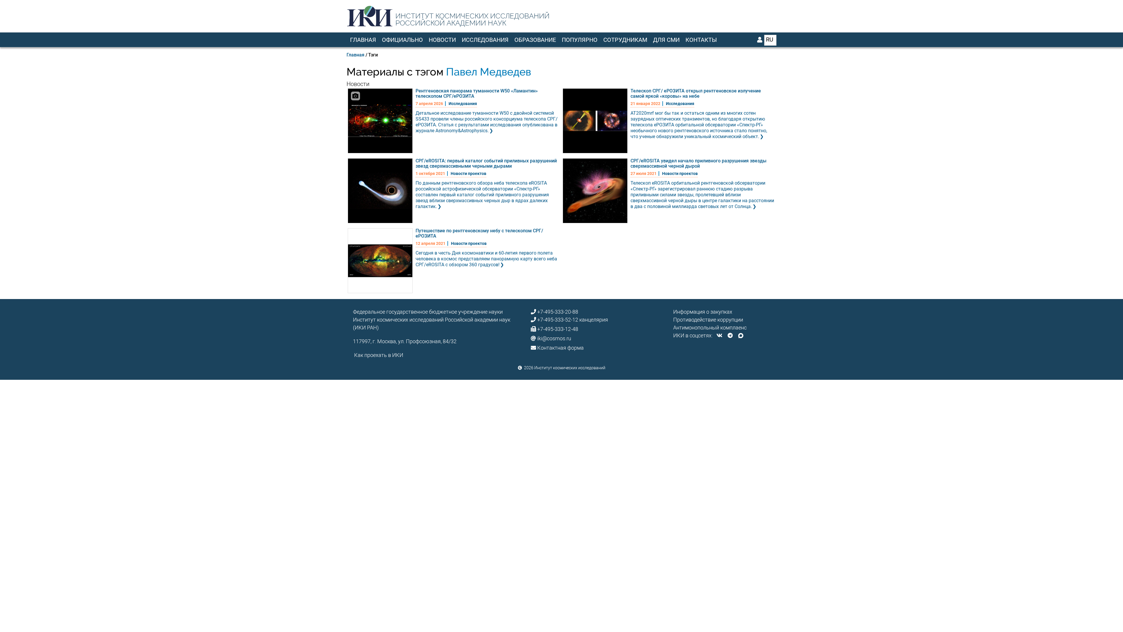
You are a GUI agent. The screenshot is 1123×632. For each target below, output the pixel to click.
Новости (442, 39)
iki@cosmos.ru (554, 338)
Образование (535, 39)
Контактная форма (560, 348)
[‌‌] (719, 335)
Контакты (701, 39)
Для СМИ (666, 39)
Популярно (579, 39)
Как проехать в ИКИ (378, 355)
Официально (402, 39)
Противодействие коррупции (708, 320)
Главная (363, 39)
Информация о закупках (702, 312)
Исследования (485, 39)
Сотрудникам (625, 39)
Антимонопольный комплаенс (710, 327)
